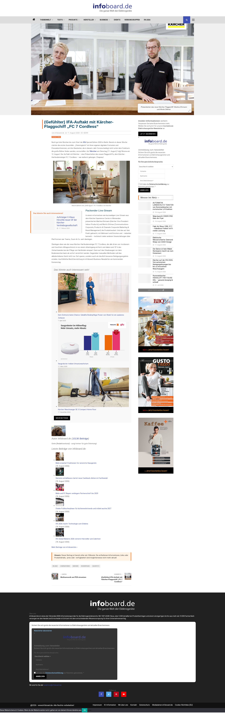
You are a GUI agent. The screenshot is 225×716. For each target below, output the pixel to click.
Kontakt (133, 705)
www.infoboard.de (45, 705)
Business (104, 20)
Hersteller (89, 20)
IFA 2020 (55, 566)
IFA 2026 (147, 20)
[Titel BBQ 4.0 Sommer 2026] (155, 346)
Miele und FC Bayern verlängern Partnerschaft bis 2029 (77, 493)
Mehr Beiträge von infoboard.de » (64, 547)
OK (85, 710)
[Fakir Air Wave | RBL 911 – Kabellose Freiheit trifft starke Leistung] (144, 229)
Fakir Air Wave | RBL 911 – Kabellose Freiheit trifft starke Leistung (163, 228)
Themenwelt (45, 20)
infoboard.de (59, 133)
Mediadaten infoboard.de (162, 705)
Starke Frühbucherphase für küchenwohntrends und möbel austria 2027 (83, 508)
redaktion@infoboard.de (52, 685)
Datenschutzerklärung (157, 184)
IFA (84, 142)
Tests (60, 20)
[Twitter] (108, 694)
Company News (65, 566)
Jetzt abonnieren (148, 134)
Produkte (73, 20)
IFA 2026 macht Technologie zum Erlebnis (72, 524)
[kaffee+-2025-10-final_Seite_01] (155, 467)
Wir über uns (123, 705)
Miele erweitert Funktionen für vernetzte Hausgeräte (76, 463)
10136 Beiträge (80, 438)
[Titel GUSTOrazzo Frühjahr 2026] (155, 406)
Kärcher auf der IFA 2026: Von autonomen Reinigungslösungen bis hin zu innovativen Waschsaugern (163, 264)
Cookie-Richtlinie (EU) (184, 705)
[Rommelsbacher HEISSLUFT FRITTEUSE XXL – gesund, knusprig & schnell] (144, 279)
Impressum (97, 705)
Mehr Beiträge (62, 418)
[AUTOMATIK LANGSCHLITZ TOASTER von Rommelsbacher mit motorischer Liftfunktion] (144, 206)
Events (117, 20)
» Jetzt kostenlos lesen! (157, 349)
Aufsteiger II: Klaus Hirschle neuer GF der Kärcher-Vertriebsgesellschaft (67, 221)
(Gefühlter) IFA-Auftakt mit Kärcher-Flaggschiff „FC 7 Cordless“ (111, 579)
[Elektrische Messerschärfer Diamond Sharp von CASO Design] (144, 241)
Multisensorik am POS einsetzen (73, 577)
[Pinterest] (116, 694)
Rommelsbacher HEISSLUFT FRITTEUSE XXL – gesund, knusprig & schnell (163, 279)
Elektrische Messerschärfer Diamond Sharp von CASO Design (163, 240)
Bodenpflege (85, 566)
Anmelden (144, 190)
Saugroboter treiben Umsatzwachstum (73, 364)
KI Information (110, 705)
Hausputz (95, 566)
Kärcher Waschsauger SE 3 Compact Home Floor (77, 409)
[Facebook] (101, 694)
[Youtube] (123, 694)
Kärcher (93, 151)
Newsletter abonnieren (43, 631)
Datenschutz (144, 705)
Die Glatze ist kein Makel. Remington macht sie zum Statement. (163, 251)
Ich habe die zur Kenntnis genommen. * (60, 673)
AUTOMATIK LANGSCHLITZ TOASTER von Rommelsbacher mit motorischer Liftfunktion (163, 206)
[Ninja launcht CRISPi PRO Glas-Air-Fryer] (144, 219)
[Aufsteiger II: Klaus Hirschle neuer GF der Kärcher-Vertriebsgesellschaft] (43, 223)
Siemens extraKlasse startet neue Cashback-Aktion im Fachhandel (82, 478)
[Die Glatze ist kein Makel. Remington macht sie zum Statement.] (144, 252)
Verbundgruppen (132, 20)
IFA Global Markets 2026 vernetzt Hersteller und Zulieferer (78, 539)
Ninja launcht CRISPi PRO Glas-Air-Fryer (163, 217)
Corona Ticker (56, 137)
